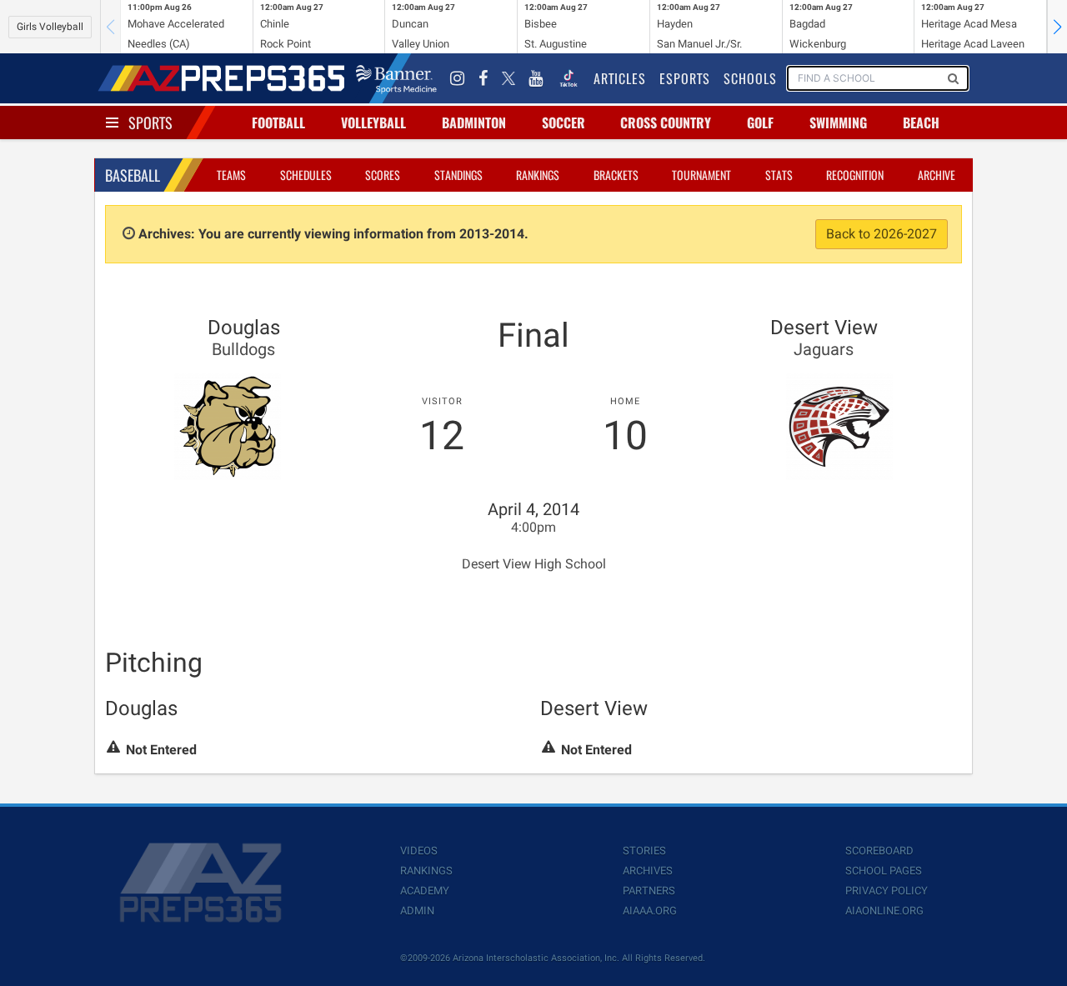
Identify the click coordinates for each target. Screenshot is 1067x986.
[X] (508, 78)
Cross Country (665, 123)
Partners (649, 890)
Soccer (563, 123)
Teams (231, 174)
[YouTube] (536, 78)
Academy (424, 890)
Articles (620, 78)
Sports (150, 122)
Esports (684, 78)
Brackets (616, 174)
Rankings (537, 174)
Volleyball (373, 123)
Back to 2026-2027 (881, 234)
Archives (648, 870)
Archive (936, 174)
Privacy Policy (886, 890)
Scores (382, 174)
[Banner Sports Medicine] (396, 78)
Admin (417, 910)
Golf (760, 123)
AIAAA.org (650, 910)
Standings (458, 174)
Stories (644, 850)
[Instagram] (457, 78)
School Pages (883, 870)
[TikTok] (569, 78)
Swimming (838, 123)
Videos (419, 850)
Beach (921, 123)
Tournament (701, 174)
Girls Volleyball (50, 27)
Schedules (306, 174)
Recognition (855, 174)
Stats (779, 174)
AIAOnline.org (884, 910)
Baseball (132, 175)
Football (278, 123)
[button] (1057, 26)
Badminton (474, 123)
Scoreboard (879, 850)
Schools (750, 78)
